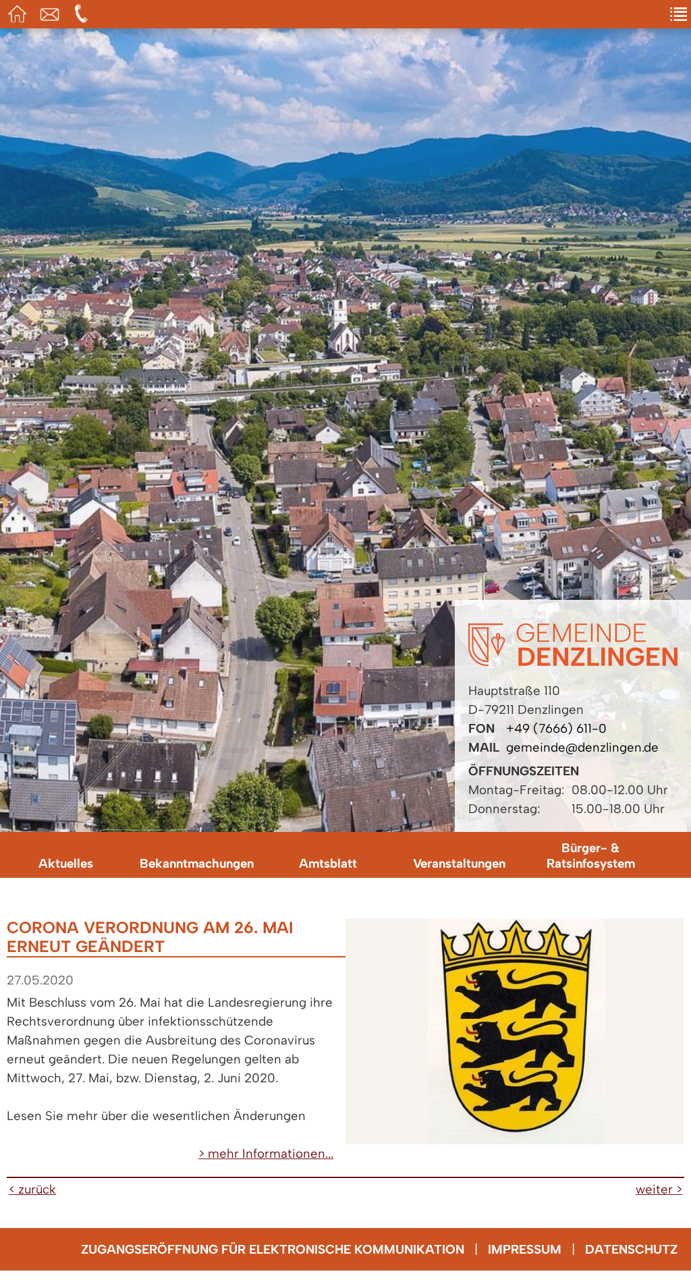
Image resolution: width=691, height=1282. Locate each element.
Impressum (524, 1249)
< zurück (32, 1189)
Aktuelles (65, 863)
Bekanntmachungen (197, 863)
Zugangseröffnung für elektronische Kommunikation (272, 1249)
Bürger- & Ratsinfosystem (591, 855)
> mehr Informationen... (265, 1153)
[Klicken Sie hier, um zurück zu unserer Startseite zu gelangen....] (573, 661)
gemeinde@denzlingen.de (582, 747)
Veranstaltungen (459, 863)
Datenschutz (631, 1249)
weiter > (659, 1189)
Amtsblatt (328, 863)
